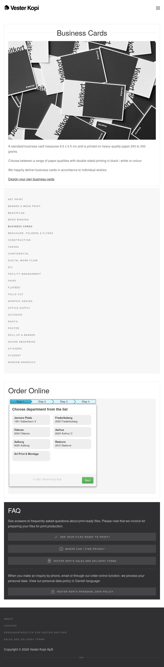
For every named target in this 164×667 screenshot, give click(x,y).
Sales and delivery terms (24, 639)
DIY (10, 267)
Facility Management (24, 273)
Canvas (13, 246)
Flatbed (14, 287)
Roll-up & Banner (21, 334)
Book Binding (18, 219)
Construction (19, 239)
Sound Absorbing (22, 341)
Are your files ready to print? (85, 536)
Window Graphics (22, 362)
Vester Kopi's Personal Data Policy (85, 591)
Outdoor (15, 314)
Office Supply (19, 307)
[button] (158, 8)
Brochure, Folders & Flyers (30, 233)
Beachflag (16, 212)
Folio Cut (16, 294)
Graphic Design (20, 301)
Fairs (12, 280)
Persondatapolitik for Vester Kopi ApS (35, 632)
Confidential (18, 253)
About (9, 618)
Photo (13, 321)
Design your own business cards (31, 179)
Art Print (15, 199)
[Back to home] (21, 8)
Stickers (15, 348)
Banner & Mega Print (24, 206)
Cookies (10, 625)
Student (14, 355)
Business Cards (20, 226)
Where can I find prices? (85, 548)
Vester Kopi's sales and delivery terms (85, 560)
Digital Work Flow (23, 260)
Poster (13, 328)
